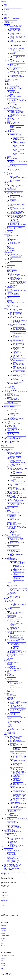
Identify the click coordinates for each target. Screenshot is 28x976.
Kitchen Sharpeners (14, 399)
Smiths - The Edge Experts (13, 395)
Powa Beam (9, 181)
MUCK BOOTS (11, 123)
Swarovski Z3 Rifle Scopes (19, 135)
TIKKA (8, 246)
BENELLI (9, 240)
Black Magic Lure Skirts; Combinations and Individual (19, 345)
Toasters (11, 94)
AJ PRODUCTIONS (12, 428)
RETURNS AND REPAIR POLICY (12, 438)
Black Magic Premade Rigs (19, 371)
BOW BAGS (10, 301)
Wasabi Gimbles (16, 323)
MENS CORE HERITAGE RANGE (18, 41)
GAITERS (9, 117)
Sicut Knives (10, 402)
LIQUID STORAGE (12, 98)
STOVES (12, 103)
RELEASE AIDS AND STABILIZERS (16, 290)
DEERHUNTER (11, 425)
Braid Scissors (16, 337)
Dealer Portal (7, 9)
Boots (2, 960)
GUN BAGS (10, 230)
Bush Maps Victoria (14, 413)
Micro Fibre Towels (11, 188)
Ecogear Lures (13, 384)
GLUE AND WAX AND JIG (14, 294)
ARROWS (9, 273)
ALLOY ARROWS (14, 277)
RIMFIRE (9, 259)
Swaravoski (3, 933)
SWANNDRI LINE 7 (12, 390)
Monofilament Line (17, 336)
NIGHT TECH (10, 160)
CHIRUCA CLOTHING (13, 64)
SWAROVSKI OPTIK (12, 133)
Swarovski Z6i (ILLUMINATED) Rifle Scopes (18, 145)
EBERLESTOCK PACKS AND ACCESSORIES (14, 69)
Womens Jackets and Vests (19, 55)
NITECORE (10, 173)
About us (6, 5)
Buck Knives (10, 393)
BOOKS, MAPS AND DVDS (11, 406)
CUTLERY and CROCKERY (14, 107)
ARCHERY (6, 266)
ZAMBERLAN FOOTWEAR (14, 110)
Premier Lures (16, 351)
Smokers (12, 91)
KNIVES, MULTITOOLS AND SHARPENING (15, 391)
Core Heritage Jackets (18, 42)
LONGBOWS (10, 267)
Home (5, 4)
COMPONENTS (11, 265)
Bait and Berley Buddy (15, 310)
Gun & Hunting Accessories (7, 955)
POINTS (9, 298)
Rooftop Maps (13, 415)
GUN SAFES (10, 203)
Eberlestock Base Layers (15, 26)
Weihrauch (9, 236)
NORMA (12, 258)
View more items (5, 884)
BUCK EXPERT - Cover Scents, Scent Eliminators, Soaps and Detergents (16, 226)
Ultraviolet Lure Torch (18, 355)
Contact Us (6, 6)
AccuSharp (9, 397)
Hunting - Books (13, 409)
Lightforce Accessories (15, 180)
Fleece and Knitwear (17, 45)
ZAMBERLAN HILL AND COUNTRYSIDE (16, 113)
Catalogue (3, 908)
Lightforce (9, 174)
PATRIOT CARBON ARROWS (17, 282)
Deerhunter (3, 930)
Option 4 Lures (16, 349)
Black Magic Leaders (18, 363)
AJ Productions (4, 940)
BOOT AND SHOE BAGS (13, 122)
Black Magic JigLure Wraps (19, 328)
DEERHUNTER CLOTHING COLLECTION (14, 31)
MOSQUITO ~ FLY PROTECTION (15, 99)
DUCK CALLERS (14, 222)
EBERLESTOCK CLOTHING (14, 25)
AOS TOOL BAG (11, 80)
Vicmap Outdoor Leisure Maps (17, 418)
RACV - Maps (13, 414)
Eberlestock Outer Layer (15, 29)
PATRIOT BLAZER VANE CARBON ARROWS (16, 284)
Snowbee (9, 387)
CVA (8, 251)
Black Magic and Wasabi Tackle (14, 309)
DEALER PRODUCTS (9, 422)
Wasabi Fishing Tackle (15, 375)
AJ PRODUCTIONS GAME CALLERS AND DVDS (17, 217)
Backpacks (3, 970)
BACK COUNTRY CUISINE (17, 185)
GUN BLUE (13, 199)
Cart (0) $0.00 (4, 445)
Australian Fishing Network (16, 411)
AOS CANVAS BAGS (12, 79)
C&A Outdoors (4, 900)
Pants (14, 47)
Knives (14, 378)
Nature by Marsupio (5, 935)
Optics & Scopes (5, 965)
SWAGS (9, 84)
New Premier (16, 356)
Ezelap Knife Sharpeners (12, 398)
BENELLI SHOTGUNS (16, 242)
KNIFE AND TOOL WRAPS (14, 401)
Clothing (3, 958)
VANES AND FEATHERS (13, 296)
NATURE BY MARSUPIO (13, 72)
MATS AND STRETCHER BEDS (15, 88)
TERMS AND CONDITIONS (11, 440)
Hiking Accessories (11, 189)
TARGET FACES (11, 305)
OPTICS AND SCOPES (9, 131)
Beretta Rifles (13, 239)
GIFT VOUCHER (8, 421)
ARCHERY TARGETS (12, 306)
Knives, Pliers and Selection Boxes (18, 376)
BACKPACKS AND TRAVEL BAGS (13, 67)
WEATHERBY (10, 248)
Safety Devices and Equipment (11, 403)
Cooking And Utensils (12, 187)
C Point (14, 372)
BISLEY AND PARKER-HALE (14, 429)
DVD (14, 220)
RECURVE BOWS (11, 269)
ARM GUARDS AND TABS (14, 293)
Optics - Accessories (11, 166)
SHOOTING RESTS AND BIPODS (15, 212)
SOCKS (9, 121)
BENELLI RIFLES (14, 243)
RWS (11, 262)
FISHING (6, 308)
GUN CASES (10, 231)
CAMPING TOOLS (11, 95)
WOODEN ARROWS (15, 274)
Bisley (2, 943)
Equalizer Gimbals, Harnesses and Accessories (20, 321)
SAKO (8, 244)
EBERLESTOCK (11, 426)
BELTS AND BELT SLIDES (17, 208)
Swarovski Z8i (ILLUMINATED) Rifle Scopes (18, 149)
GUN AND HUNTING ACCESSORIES (13, 191)
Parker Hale (3, 925)
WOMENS (12, 53)
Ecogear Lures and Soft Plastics (14, 382)
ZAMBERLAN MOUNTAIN (17, 111)
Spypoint (3, 938)
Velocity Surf (16, 339)
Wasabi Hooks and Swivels (19, 370)
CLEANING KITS (14, 200)
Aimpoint (9, 156)
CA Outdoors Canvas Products (17, 76)
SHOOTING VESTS (12, 201)
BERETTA (9, 238)
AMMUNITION (8, 253)
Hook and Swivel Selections (19, 380)
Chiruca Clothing (14, 65)
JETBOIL (15, 104)
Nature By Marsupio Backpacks (17, 73)
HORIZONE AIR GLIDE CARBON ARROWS (16, 279)
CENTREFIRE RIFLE (12, 254)
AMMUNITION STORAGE (14, 213)
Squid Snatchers (16, 354)
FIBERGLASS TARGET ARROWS (18, 275)
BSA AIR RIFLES (11, 250)
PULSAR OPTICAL (15, 169)
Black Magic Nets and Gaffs (16, 313)
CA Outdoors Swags (14, 86)
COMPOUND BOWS (12, 270)
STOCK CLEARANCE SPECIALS (12, 419)
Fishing (2, 968)
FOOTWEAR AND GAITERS (11, 108)
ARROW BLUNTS (11, 286)
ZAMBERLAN (10, 430)
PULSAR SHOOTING (15, 170)
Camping (3, 963)
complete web (9, 974)
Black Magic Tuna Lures (18, 347)
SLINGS (12, 207)
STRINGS (9, 300)
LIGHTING (12, 106)
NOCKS (9, 297)
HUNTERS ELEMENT (12, 60)
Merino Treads (4, 945)
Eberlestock (3, 928)
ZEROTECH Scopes (12, 158)
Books (8, 407)
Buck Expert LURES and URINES (18, 224)
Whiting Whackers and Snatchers (17, 374)
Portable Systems (14, 176)
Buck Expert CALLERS (15, 223)
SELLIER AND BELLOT (16, 255)
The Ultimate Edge (11, 394)
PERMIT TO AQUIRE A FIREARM (13, 8)
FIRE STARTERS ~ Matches (14, 96)
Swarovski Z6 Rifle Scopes (19, 142)
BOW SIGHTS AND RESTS (14, 289)
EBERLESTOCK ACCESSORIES (18, 71)
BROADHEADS (11, 288)
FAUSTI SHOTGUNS (12, 235)
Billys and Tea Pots (14, 92)
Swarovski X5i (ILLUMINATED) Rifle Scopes (18, 153)
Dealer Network (4, 895)
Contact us (3, 902)
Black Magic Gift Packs (18, 327)
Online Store (4, 872)
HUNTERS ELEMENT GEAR (17, 63)
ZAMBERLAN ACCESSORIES (18, 115)
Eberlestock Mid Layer (15, 28)
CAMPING (6, 82)
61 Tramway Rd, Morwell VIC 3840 (9, 915)
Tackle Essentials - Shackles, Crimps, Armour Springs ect (19, 368)
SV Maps (12, 417)
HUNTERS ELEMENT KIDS (17, 61)
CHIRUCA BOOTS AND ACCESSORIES (13, 119)
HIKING (6, 183)
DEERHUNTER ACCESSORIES (18, 36)
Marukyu (12, 386)
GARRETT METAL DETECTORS (12, 405)
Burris (8, 157)
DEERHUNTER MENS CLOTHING (15, 34)
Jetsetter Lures (16, 348)
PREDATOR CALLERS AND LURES (16, 215)
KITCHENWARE (11, 90)
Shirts (14, 44)
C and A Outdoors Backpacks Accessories (16, 436)
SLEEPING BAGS (11, 87)
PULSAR (9, 168)
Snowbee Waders (14, 389)
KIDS (11, 59)
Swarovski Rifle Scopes (15, 134)
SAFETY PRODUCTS (12, 228)
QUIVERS (9, 292)
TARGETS (9, 232)
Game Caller (16, 219)
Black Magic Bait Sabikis (16, 312)
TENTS (8, 83)
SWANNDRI (10, 40)
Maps (8, 410)
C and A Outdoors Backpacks (14, 75)
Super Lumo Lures (17, 352)
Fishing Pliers (16, 379)
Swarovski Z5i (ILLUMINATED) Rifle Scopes (18, 140)
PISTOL (9, 263)
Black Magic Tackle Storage (19, 329)
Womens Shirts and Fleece (19, 56)
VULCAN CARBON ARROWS (18, 281)
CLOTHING (7, 24)
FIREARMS (7, 234)
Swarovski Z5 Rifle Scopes (19, 137)
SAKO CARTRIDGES (15, 257)
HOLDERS (12, 209)
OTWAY (9, 130)
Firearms (3, 897)
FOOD (8, 184)
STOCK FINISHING (15, 195)
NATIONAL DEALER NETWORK (12, 437)
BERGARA (9, 247)
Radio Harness (16, 77)
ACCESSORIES (14, 57)
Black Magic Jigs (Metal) (18, 343)
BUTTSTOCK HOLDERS (16, 211)
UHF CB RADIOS (8, 22)
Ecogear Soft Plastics (14, 383)
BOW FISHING (10, 271)
